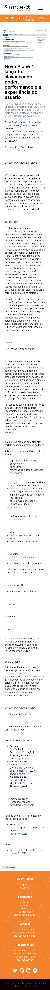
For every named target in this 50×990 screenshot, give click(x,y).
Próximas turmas (24, 959)
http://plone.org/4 (14, 585)
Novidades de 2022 (24, 914)
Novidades (16, 18)
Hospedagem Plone (24, 935)
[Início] (6, 18)
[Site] (17, 10)
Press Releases (29, 18)
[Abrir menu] (40, 8)
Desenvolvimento (24, 929)
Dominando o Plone (24, 950)
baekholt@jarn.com (20, 758)
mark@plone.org (18, 833)
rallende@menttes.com (22, 805)
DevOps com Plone (24, 956)
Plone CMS (31, 986)
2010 (41, 18)
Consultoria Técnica (24, 932)
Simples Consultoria (35, 983)
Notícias (24, 902)
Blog (24, 908)
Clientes (24, 887)
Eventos (24, 905)
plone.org (10, 604)
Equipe (24, 884)
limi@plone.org (17, 773)
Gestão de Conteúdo (25, 953)
